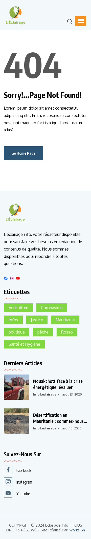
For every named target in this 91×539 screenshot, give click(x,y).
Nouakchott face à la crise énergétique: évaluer (58, 384)
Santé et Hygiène (24, 344)
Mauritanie (65, 319)
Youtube (23, 493)
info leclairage (44, 394)
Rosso (67, 332)
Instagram (24, 482)
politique (17, 332)
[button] (80, 21)
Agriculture (18, 307)
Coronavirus (52, 307)
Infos (13, 319)
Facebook (23, 470)
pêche (43, 332)
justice (37, 319)
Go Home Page (23, 153)
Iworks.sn (77, 530)
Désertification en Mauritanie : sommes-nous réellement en (58, 418)
